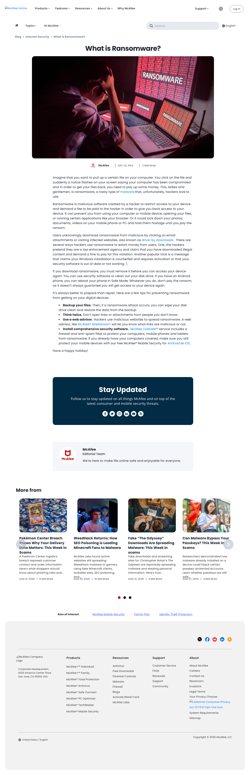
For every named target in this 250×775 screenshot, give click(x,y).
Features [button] (61, 8)
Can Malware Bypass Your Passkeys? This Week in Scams (206, 543)
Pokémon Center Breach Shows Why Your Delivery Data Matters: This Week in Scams (43, 545)
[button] (222, 7)
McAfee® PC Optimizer (81, 698)
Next (228, 544)
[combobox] (229, 25)
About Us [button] (104, 8)
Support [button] (200, 9)
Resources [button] (82, 8)
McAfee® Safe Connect (81, 692)
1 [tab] (119, 597)
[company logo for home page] (16, 8)
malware (127, 192)
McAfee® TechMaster (80, 705)
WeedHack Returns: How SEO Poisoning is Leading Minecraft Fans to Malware (97, 543)
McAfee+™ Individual (80, 667)
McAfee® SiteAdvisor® (94, 324)
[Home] (17, 26)
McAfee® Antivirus (78, 686)
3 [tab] (130, 597)
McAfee (103, 165)
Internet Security (37, 37)
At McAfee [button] (51, 26)
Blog (18, 37)
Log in (236, 9)
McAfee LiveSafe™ (144, 329)
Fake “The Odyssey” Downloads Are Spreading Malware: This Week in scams (151, 545)
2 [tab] (124, 597)
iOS (187, 343)
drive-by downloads (158, 240)
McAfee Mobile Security (108, 614)
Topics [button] (30, 26)
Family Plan (142, 614)
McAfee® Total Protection (82, 679)
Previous (21, 544)
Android (174, 343)
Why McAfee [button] (126, 8)
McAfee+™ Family (78, 673)
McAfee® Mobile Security (82, 711)
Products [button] (41, 8)
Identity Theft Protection (176, 614)
